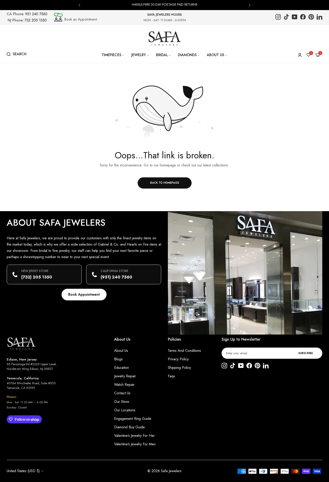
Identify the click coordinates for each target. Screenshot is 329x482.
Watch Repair (124, 384)
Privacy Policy (178, 359)
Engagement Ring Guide (132, 418)
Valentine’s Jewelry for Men (135, 444)
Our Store (121, 401)
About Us (121, 350)
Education (121, 367)
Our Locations (124, 410)
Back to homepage (164, 183)
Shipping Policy (179, 367)
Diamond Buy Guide (129, 427)
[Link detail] (278, 17)
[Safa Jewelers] (164, 38)
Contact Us (122, 393)
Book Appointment (84, 294)
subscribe (305, 353)
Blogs (118, 359)
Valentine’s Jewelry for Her (134, 435)
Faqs (171, 376)
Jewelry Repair (125, 376)
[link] (113, 55)
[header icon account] (300, 55)
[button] (79, 5)
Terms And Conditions (184, 350)
